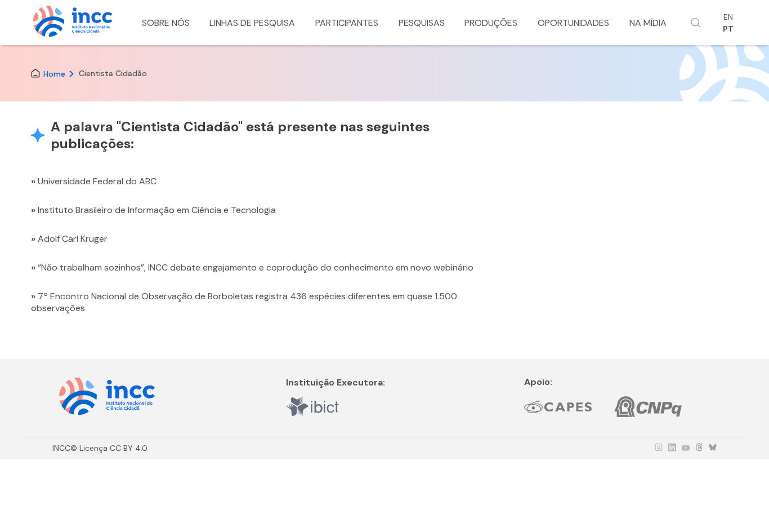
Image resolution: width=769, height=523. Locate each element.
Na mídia (648, 23)
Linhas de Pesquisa (252, 23)
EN (728, 17)
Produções (490, 23)
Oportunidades (573, 23)
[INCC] (72, 23)
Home (54, 73)
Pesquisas (422, 23)
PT (728, 29)
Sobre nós (166, 23)
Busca (695, 22)
